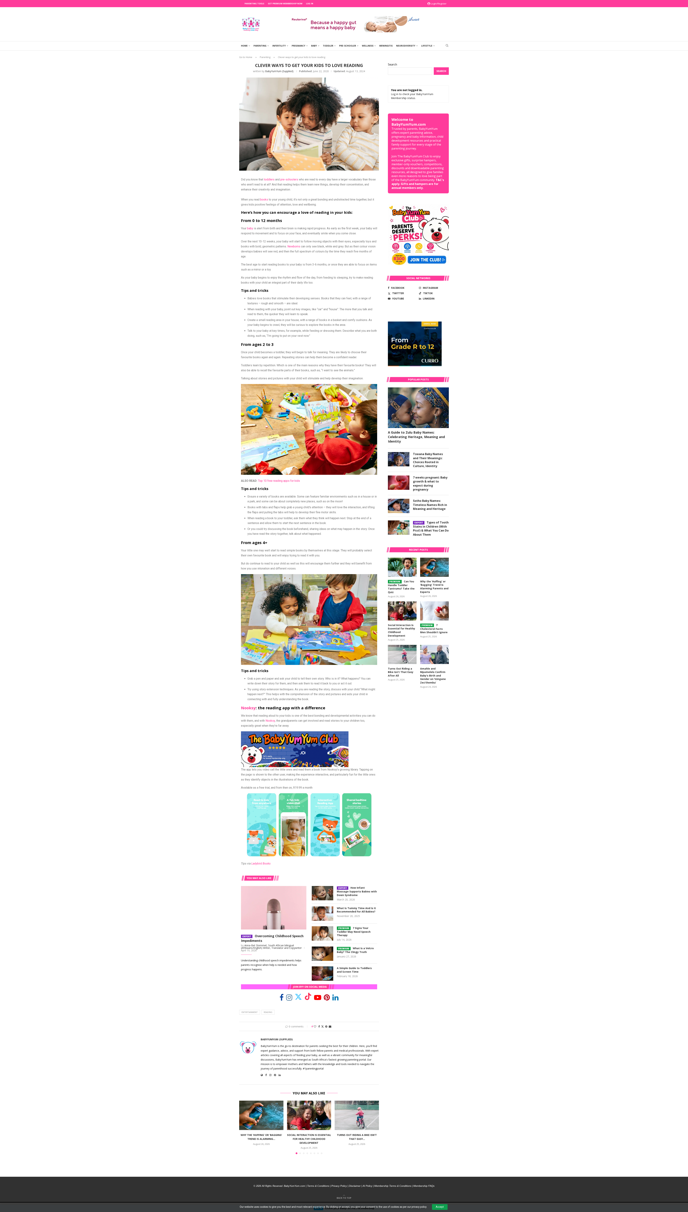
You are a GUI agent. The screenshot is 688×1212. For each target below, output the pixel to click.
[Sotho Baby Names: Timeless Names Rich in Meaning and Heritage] (398, 506)
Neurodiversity (405, 45)
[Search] (447, 46)
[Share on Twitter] (322, 1026)
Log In (309, 3)
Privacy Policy (339, 1185)
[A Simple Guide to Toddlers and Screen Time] (322, 973)
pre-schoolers (289, 179)
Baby (314, 45)
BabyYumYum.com (294, 1185)
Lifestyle (426, 45)
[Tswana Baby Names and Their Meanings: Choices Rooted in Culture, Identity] (398, 459)
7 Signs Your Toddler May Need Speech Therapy (354, 931)
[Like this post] (315, 1026)
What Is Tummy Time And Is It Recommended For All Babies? (356, 909)
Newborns (293, 246)
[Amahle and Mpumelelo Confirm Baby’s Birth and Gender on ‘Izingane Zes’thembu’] (434, 654)
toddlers (269, 179)
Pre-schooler (347, 45)
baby (250, 228)
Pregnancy (298, 45)
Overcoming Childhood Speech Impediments (272, 938)
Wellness (367, 45)
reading (268, 1012)
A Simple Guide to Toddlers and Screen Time (354, 969)
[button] (244, 1127)
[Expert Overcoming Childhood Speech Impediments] (273, 907)
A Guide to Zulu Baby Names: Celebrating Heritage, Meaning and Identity (416, 436)
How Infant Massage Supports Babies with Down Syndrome (357, 891)
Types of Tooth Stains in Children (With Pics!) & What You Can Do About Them (431, 528)
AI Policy (367, 1185)
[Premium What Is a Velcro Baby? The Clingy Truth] (322, 954)
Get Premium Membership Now (285, 3)
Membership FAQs (423, 1185)
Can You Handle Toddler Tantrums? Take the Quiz (401, 587)
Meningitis (386, 45)
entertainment (250, 1012)
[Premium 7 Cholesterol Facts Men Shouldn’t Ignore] (434, 611)
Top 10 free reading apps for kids (279, 480)
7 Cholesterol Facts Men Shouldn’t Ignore (434, 628)
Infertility (279, 45)
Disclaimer (355, 1185)
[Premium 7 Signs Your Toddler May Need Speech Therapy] (322, 933)
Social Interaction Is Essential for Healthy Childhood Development (309, 1138)
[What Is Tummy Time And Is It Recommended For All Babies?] (322, 913)
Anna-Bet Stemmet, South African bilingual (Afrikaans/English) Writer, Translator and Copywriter (271, 947)
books (264, 199)
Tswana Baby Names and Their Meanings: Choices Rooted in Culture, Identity (428, 460)
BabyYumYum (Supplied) (279, 71)
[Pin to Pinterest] (326, 1026)
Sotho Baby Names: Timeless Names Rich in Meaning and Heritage (430, 505)
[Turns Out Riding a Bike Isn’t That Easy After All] (357, 1115)
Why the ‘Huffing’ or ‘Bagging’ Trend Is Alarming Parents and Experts (434, 587)
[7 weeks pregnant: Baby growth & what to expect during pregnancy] (398, 482)
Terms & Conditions (318, 1185)
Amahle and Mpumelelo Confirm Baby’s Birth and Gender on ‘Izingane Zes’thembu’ (433, 675)
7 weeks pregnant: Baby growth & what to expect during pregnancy (430, 483)
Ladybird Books (261, 863)
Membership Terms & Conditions (392, 1185)
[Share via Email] (330, 1026)
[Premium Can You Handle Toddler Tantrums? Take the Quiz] (402, 567)
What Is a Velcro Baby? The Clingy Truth (355, 950)
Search (392, 64)
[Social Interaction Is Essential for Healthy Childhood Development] (309, 1115)
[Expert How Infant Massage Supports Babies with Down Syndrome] (322, 893)
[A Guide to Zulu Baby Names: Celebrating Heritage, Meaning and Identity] (418, 407)
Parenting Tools (254, 3)
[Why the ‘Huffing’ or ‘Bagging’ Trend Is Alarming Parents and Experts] (261, 1115)
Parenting (260, 45)
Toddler (328, 45)
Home (244, 45)
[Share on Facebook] (319, 1026)
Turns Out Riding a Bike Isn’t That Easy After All (400, 672)
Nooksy (248, 707)
